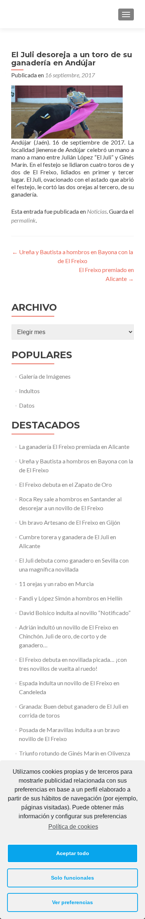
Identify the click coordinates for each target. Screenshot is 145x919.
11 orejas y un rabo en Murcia (56, 583)
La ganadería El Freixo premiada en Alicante (74, 446)
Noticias (97, 211)
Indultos (29, 390)
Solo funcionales (72, 878)
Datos (27, 405)
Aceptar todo (72, 853)
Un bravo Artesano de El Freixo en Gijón (69, 522)
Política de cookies (73, 826)
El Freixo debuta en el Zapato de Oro (65, 484)
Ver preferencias (72, 902)
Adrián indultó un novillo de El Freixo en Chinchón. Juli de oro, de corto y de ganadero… (68, 636)
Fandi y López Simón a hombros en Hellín (70, 598)
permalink (23, 220)
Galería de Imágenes (45, 376)
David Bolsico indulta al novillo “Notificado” (74, 612)
